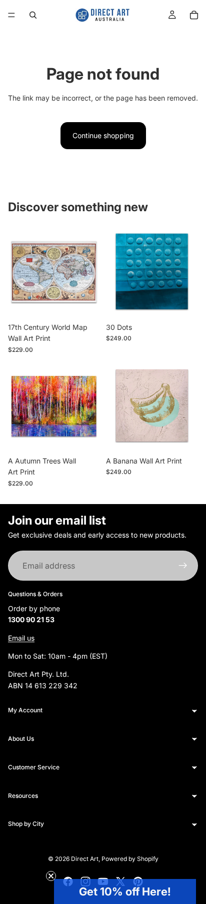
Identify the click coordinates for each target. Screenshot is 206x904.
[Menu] (11, 15)
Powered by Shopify (130, 858)
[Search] (33, 15)
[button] (125, 891)
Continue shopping (103, 135)
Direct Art (84, 858)
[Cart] (194, 15)
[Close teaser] (51, 876)
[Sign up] (183, 565)
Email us (21, 637)
